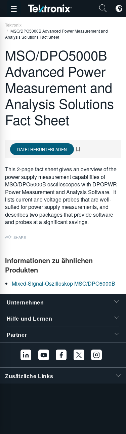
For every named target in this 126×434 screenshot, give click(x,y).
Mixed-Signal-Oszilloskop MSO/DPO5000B (63, 283)
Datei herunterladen (42, 149)
